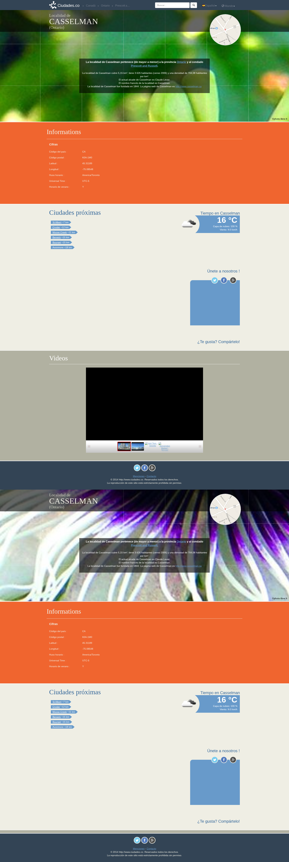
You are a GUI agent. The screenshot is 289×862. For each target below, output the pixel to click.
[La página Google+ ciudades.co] (233, 280)
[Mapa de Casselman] (226, 29)
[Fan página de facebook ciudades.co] (223, 280)
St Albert (57, 222)
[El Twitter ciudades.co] (214, 280)
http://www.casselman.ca (188, 86)
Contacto (151, 476)
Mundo (228, 6)
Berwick (57, 237)
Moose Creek (60, 232)
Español (210, 5)
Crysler (56, 227)
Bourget (57, 242)
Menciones (138, 476)
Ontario (181, 62)
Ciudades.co (68, 5)
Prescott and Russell (144, 65)
